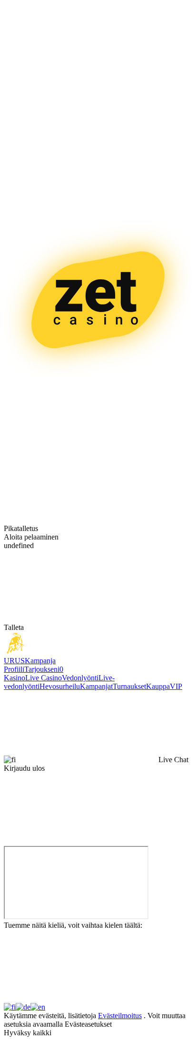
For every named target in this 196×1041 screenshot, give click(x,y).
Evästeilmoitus (120, 1016)
